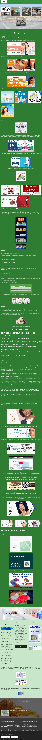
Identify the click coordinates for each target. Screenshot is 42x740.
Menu (40, 2)
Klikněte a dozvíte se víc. (32, 426)
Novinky (17, 33)
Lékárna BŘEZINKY (18, 708)
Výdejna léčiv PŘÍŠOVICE (33, 706)
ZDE (17, 208)
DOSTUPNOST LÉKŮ (16, 533)
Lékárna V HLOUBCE (4, 706)
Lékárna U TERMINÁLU (18, 706)
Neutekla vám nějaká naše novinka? (13, 530)
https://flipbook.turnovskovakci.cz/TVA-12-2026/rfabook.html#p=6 (27, 400)
